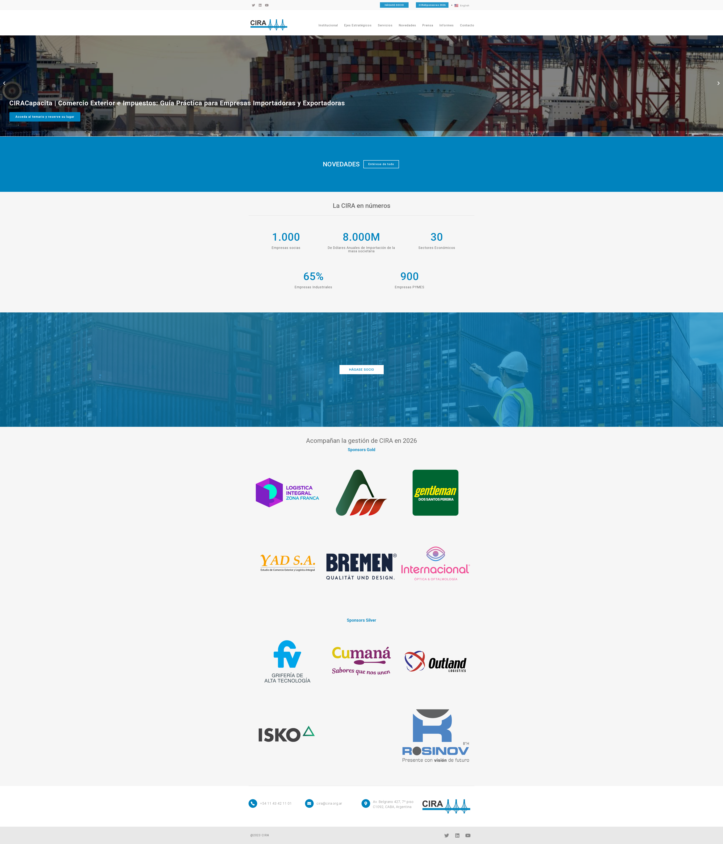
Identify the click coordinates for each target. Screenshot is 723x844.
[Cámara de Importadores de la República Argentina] (268, 24)
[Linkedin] (457, 835)
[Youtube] (468, 835)
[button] (4, 83)
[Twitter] (446, 835)
